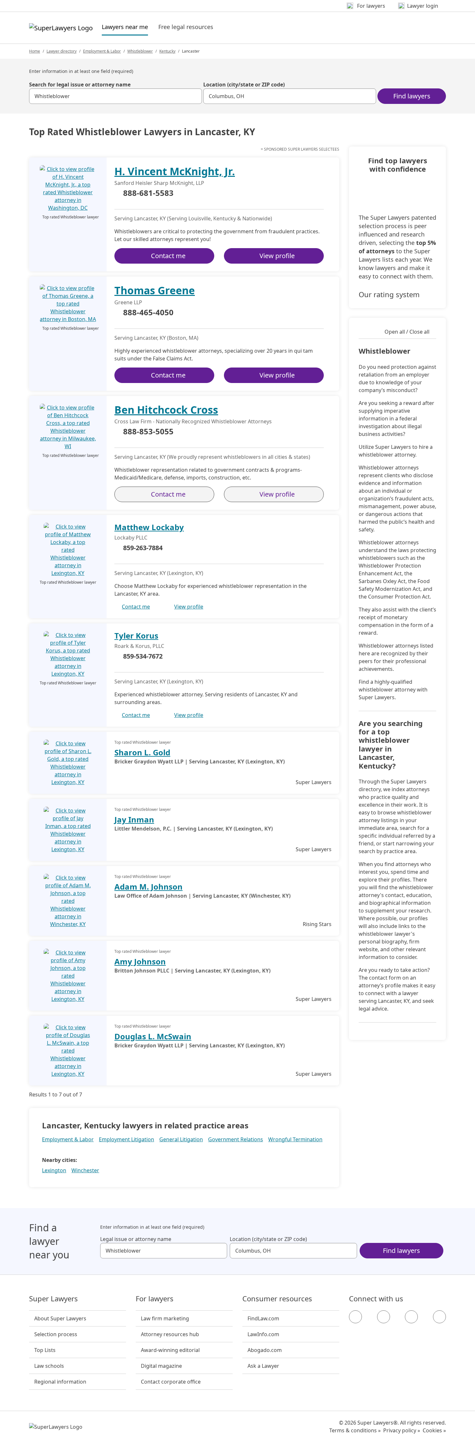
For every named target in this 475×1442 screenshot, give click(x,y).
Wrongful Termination (295, 1139)
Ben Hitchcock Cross (166, 410)
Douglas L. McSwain (152, 1036)
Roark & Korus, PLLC (139, 646)
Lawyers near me (125, 27)
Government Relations (235, 1139)
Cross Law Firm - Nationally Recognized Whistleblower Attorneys (193, 421)
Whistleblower (140, 51)
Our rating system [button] (389, 294)
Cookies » (434, 1430)
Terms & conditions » (355, 1430)
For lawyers (155, 1298)
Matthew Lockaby (149, 527)
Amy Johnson (140, 961)
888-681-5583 (148, 193)
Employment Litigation (126, 1139)
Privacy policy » (401, 1430)
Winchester (85, 1170)
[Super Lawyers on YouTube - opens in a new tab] (411, 1316)
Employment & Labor (102, 51)
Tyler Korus (136, 635)
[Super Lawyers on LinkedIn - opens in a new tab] (439, 1316)
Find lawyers (411, 96)
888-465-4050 (148, 313)
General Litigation (181, 1139)
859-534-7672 (143, 656)
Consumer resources (277, 1298)
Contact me (168, 255)
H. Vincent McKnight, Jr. (174, 171)
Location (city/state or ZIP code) (244, 84)
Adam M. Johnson (148, 886)
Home (34, 51)
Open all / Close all (407, 331)
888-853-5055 (148, 432)
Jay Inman (134, 819)
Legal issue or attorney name (135, 1239)
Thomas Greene (154, 290)
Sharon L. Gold (142, 752)
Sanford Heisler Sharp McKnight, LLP (159, 183)
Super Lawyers (53, 1298)
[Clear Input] (194, 96)
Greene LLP (128, 302)
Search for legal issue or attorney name (80, 84)
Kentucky (167, 51)
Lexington (54, 1170)
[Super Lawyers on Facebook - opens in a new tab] (355, 1316)
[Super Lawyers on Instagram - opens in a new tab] (383, 1316)
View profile (277, 255)
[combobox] (115, 96)
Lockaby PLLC (130, 537)
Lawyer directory (62, 51)
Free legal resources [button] (185, 27)
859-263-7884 (143, 547)
